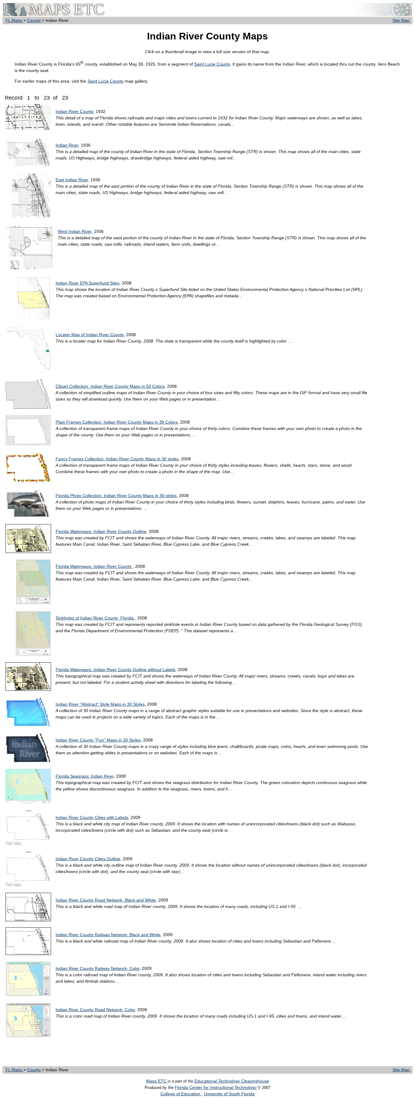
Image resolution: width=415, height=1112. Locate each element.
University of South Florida (229, 1093)
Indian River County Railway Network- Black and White (108, 934)
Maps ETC (157, 1081)
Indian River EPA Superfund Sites (87, 283)
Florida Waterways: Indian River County (94, 566)
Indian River (67, 145)
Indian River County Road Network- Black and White (106, 900)
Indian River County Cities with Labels (92, 817)
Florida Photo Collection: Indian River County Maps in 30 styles (116, 495)
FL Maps (14, 20)
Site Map (402, 20)
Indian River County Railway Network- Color (97, 968)
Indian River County (74, 111)
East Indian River (72, 179)
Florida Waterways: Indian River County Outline (101, 531)
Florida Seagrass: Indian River (85, 776)
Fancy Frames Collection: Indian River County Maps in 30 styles (117, 458)
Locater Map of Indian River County (90, 334)
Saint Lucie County (212, 64)
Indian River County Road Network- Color (95, 1009)
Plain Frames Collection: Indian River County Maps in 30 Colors (117, 422)
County (34, 20)
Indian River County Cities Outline (88, 858)
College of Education (180, 1093)
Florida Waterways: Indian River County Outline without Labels (115, 669)
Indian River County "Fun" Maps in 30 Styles (98, 740)
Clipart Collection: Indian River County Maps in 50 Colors (110, 386)
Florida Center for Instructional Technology (216, 1087)
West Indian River (74, 231)
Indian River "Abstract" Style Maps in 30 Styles (100, 704)
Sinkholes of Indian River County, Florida (95, 618)
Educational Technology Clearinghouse (231, 1081)
